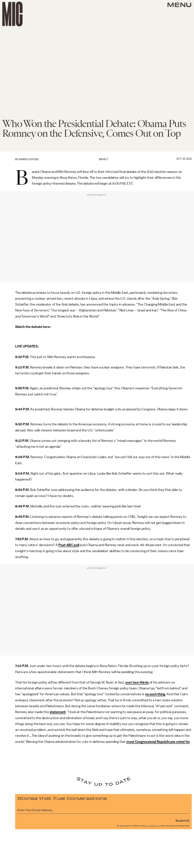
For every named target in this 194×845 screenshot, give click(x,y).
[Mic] (12, 14)
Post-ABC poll (68, 545)
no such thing (155, 694)
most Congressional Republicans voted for (158, 741)
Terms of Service (168, 826)
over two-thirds (137, 682)
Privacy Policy (183, 826)
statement (58, 712)
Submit (182, 820)
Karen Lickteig (29, 159)
